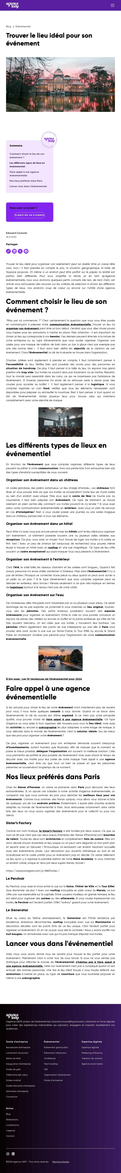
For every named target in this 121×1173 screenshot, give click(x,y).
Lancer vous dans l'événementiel (28, 186)
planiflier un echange (29, 215)
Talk (46, 1069)
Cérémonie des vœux (17, 1075)
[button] (112, 5)
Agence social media (92, 1064)
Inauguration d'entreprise (18, 1064)
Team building (51, 1064)
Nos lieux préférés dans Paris (26, 181)
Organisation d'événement (57, 1075)
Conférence (50, 1058)
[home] (12, 5)
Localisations (12, 1125)
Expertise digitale (90, 1047)
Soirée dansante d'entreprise (20, 1086)
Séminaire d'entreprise (17, 1091)
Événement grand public (56, 1047)
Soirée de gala (13, 1069)
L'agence (10, 1131)
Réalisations (12, 1120)
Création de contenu (92, 1058)
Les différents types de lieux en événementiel (27, 165)
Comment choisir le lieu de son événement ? (27, 156)
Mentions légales (60, 1162)
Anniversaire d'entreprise (18, 1047)
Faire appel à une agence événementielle (24, 174)
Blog (8, 1114)
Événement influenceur (55, 1053)
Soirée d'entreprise (53, 1080)
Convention (12, 1097)
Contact (10, 1136)
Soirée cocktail (13, 1080)
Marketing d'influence (92, 1053)
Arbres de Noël (13, 1058)
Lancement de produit (17, 1053)
